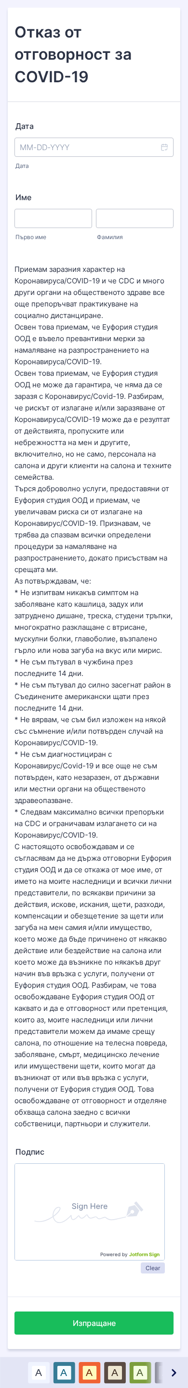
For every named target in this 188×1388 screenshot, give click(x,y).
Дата (22, 165)
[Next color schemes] (173, 1372)
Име (23, 197)
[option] (38, 1372)
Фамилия (110, 237)
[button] (164, 147)
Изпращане (94, 1323)
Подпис (29, 1152)
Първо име (30, 237)
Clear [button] (153, 1268)
